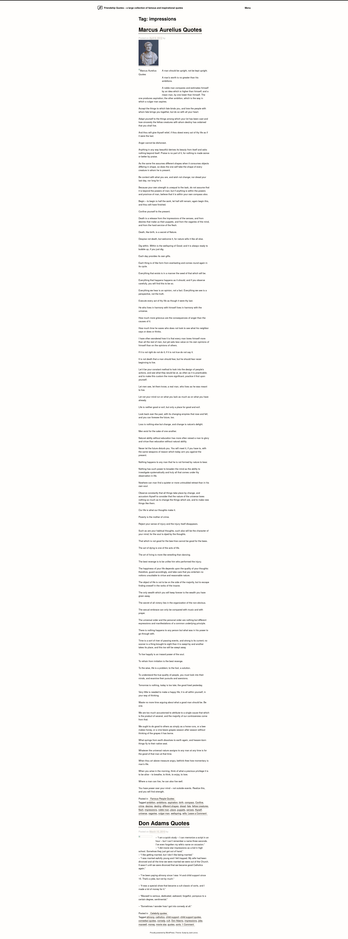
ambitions (161, 802)
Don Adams (177, 920)
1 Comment (188, 924)
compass (189, 802)
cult (168, 920)
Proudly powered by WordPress (162, 932)
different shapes (170, 806)
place (173, 809)
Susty (184, 932)
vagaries (152, 813)
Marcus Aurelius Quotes (170, 29)
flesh (141, 809)
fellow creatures (200, 806)
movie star (161, 924)
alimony (150, 917)
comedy (161, 920)
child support (172, 917)
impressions (151, 809)
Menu (248, 7)
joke (200, 920)
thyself (198, 809)
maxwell (143, 924)
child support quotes (190, 917)
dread (183, 806)
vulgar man (164, 813)
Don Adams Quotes (164, 823)
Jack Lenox (193, 932)
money (151, 924)
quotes (171, 924)
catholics (160, 917)
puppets (181, 809)
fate (189, 806)
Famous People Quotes (162, 798)
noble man (163, 809)
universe (143, 813)
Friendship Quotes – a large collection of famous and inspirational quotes (143, 7)
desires (149, 806)
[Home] (100, 9)
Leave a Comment (198, 813)
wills (184, 813)
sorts (178, 924)
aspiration (173, 802)
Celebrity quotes (158, 913)
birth (181, 802)
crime (141, 806)
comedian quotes (147, 920)
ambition (151, 802)
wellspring (176, 813)
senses (190, 809)
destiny (157, 806)
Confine (199, 802)
